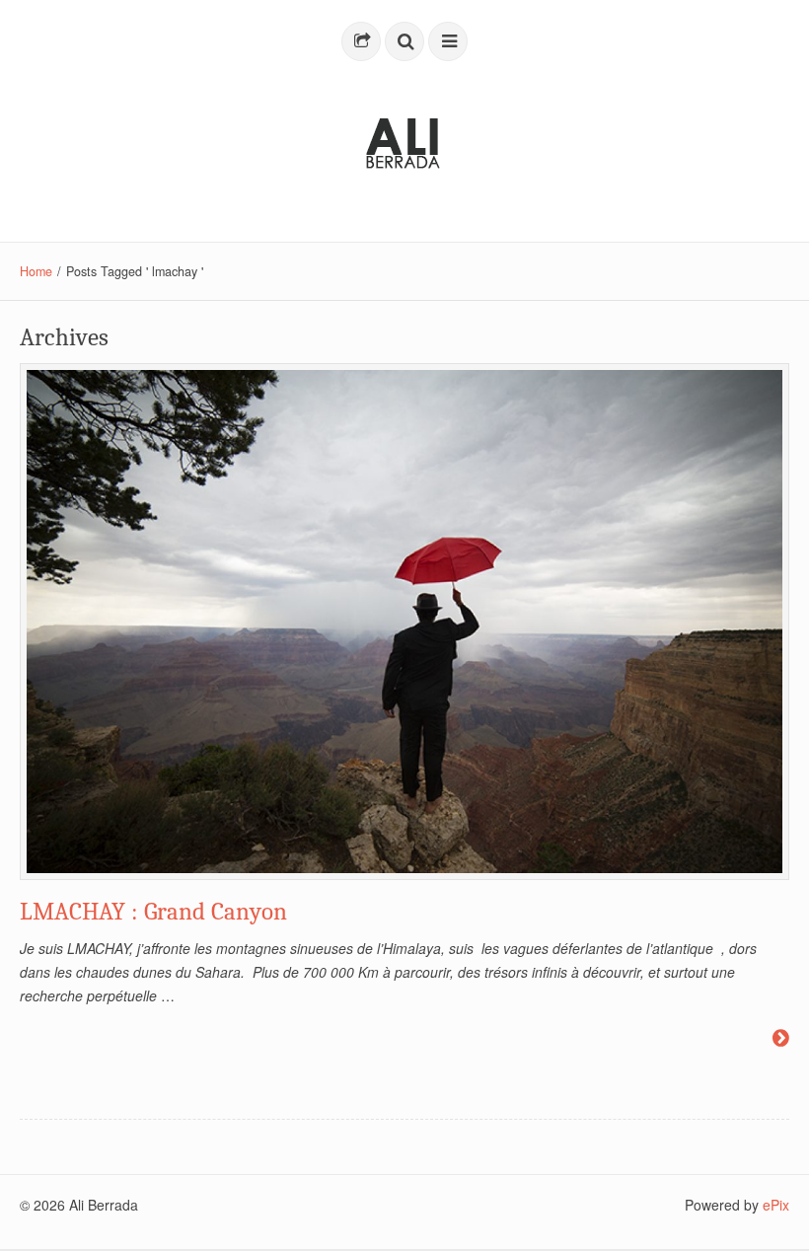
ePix (776, 1204)
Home (36, 271)
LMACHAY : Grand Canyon (153, 911)
